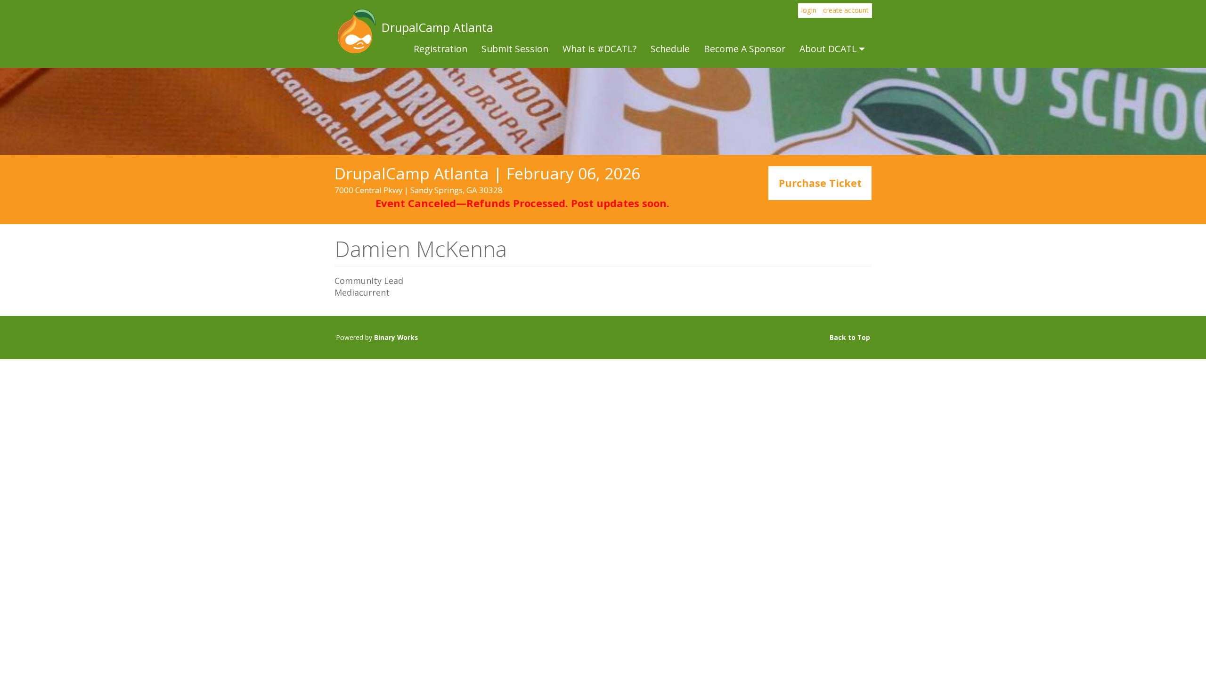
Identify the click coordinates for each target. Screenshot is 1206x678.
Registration (440, 48)
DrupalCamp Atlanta (355, 31)
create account (846, 10)
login (808, 10)
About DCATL (829, 48)
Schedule (670, 48)
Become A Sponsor (744, 48)
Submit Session (514, 48)
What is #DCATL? (599, 48)
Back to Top (850, 337)
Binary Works (396, 337)
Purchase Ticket (820, 183)
